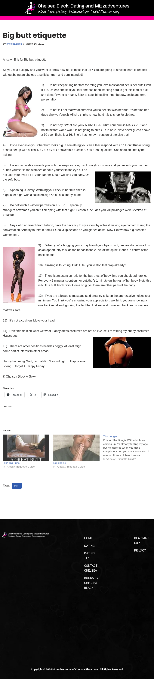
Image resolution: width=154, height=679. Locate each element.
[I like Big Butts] (26, 448)
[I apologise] (76, 448)
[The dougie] (128, 448)
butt (17, 485)
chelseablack (14, 43)
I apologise (59, 462)
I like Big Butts (11, 462)
